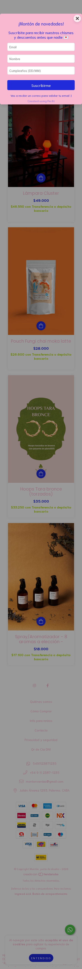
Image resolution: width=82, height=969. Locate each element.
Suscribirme (41, 85)
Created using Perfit (41, 101)
